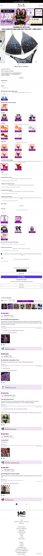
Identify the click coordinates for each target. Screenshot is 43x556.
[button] (5, 338)
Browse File (21, 205)
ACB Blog (21, 544)
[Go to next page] (28, 504)
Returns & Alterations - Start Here (21, 521)
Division (3, 85)
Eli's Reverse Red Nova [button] (9, 500)
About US (21, 545)
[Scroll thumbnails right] (41, 306)
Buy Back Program (21, 526)
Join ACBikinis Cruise (21, 547)
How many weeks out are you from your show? (10, 242)
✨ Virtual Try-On (21, 270)
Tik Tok (21, 535)
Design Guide (21, 530)
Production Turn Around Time (6, 247)
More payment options (21, 279)
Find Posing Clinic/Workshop (21, 549)
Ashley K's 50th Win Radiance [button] (10, 429)
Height (3, 172)
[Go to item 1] (4, 306)
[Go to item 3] (16, 306)
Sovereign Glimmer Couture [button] (10, 387)
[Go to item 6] (34, 306)
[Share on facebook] (1, 345)
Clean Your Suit (21, 538)
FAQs (21, 520)
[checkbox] (7, 128)
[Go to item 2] (10, 306)
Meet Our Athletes (21, 554)
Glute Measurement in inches (6, 190)
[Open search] (35, 301)
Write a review (25, 301)
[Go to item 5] (28, 306)
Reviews (21, 542)
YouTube (21, 537)
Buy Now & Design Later (21, 528)
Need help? (21, 284)
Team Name (3, 208)
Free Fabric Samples (21, 532)
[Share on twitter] (4, 345)
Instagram (21, 533)
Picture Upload (3, 203)
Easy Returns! (21, 287)
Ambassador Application (21, 552)
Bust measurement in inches (6, 177)
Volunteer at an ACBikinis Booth (21, 550)
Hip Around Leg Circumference (7, 196)
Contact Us (21, 523)
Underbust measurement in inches (7, 183)
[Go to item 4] (22, 306)
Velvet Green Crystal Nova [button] (10, 349)
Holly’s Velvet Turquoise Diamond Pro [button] (12, 462)
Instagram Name (4, 80)
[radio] (7, 97)
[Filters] (38, 301)
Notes (2, 258)
